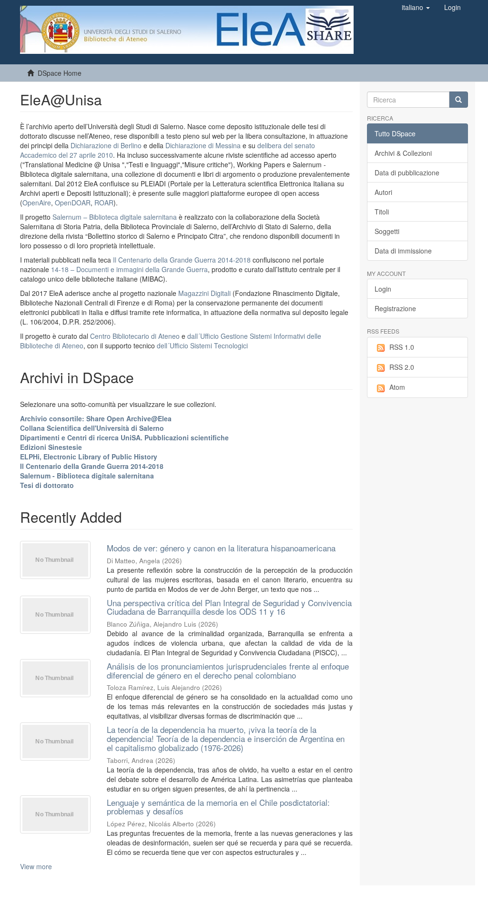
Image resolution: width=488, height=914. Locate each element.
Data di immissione (403, 250)
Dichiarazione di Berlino (107, 145)
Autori (383, 192)
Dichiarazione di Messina (203, 145)
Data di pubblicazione (407, 172)
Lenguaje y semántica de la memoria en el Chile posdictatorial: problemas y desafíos (218, 806)
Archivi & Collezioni (403, 153)
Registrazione (395, 308)
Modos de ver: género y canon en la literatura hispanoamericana (221, 548)
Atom (397, 387)
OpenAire (36, 202)
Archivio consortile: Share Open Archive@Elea (96, 418)
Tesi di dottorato (47, 485)
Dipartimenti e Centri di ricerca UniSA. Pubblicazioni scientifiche (124, 437)
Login (383, 289)
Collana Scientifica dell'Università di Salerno (92, 428)
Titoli (382, 211)
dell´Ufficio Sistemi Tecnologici (202, 345)
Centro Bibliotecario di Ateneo (135, 336)
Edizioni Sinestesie (51, 447)
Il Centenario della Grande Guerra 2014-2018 (182, 259)
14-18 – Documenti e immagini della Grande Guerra (129, 269)
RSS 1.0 (401, 347)
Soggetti (387, 231)
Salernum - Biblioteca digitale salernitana (87, 475)
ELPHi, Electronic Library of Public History (88, 456)
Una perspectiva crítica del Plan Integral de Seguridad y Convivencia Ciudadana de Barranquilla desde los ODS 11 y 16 (229, 607)
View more (36, 866)
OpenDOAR (73, 202)
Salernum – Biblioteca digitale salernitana (115, 217)
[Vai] (458, 99)
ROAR (103, 202)
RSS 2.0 (401, 367)
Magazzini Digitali (204, 293)
